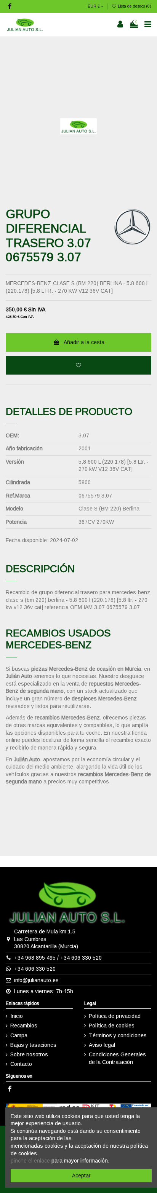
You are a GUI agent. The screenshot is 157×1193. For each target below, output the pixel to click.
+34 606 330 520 (81, 958)
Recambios (23, 1025)
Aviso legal (102, 1045)
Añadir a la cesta (84, 342)
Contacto (21, 1064)
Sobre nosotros (29, 1054)
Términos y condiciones (118, 1035)
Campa (18, 1035)
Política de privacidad (115, 1016)
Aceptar (81, 1175)
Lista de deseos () (134, 6)
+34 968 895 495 (35, 958)
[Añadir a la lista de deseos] (78, 365)
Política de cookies (112, 1025)
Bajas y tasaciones (33, 1045)
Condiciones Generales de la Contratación (117, 1058)
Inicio (16, 1016)
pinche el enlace (30, 1161)
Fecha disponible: (27, 540)
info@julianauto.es (36, 980)
